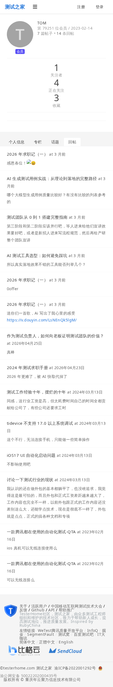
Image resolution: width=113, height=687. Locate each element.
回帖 (72, 141)
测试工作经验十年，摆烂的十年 (36, 392)
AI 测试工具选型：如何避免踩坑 (37, 255)
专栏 (38, 141)
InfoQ (92, 630)
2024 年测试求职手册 (27, 367)
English (66, 642)
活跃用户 (39, 606)
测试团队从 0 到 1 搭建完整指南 (37, 217)
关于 (23, 606)
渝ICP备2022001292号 (74, 668)
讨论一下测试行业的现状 (30, 479)
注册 (81, 6)
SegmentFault (40, 634)
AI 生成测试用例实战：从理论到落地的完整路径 (52, 178)
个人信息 (17, 141)
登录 (100, 6)
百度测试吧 (84, 634)
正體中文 (47, 642)
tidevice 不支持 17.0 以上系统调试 (40, 423)
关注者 (56, 75)
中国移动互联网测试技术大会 (76, 606)
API (51, 609)
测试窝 (64, 634)
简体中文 (27, 642)
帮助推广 (67, 609)
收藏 (57, 105)
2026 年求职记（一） (27, 154)
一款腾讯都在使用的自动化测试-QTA (41, 531)
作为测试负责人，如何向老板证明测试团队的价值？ (55, 335)
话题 (55, 141)
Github (38, 609)
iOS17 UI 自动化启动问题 (31, 455)
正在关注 (56, 90)
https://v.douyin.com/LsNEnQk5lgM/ (42, 320)
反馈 (23, 609)
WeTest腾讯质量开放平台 (60, 630)
